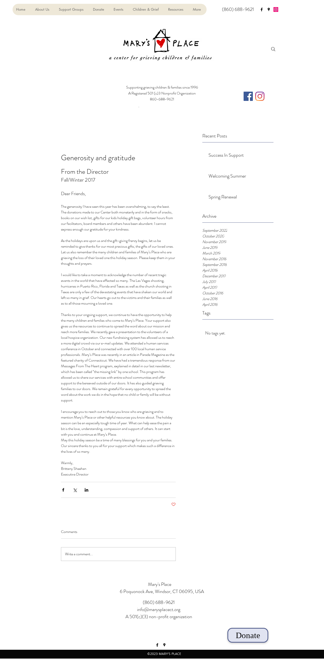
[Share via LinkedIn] (86, 490)
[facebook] (261, 9)
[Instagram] (275, 9)
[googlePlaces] (268, 9)
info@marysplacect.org (158, 609)
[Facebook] (248, 96)
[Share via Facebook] (63, 490)
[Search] (273, 49)
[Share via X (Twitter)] (75, 490)
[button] (119, 9)
